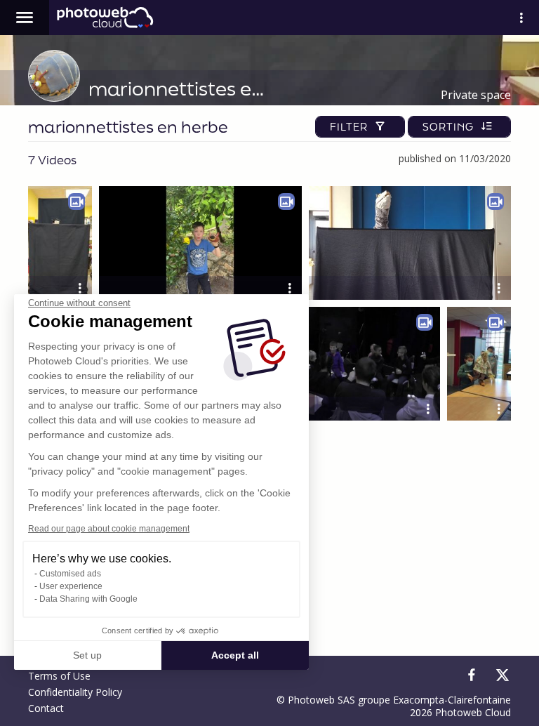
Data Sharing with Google (88, 599)
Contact (46, 708)
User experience (70, 586)
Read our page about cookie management (108, 529)
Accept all (235, 655)
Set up (87, 655)
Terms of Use (59, 675)
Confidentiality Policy (75, 692)
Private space (476, 95)
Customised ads (70, 574)
